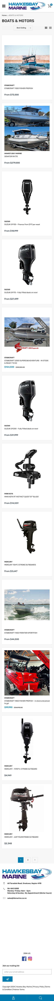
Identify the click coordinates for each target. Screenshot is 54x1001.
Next (35, 860)
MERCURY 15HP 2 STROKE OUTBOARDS (20, 565)
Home (4, 15)
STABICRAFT (9, 85)
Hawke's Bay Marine (13, 153)
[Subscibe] (8, 979)
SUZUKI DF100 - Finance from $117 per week (22, 224)
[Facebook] (24, 959)
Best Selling (21, 28)
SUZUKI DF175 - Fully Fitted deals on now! (20, 292)
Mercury (8, 562)
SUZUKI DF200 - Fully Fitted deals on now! (21, 429)
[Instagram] (30, 959)
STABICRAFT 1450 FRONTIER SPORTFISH (20, 633)
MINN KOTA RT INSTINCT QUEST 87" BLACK (21, 497)
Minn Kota (8, 494)
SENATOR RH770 (11, 156)
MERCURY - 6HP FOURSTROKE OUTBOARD (21, 837)
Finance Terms (18, 989)
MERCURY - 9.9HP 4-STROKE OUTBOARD (20, 769)
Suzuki (7, 221)
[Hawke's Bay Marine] (27, 6)
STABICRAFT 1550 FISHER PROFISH (18, 88)
